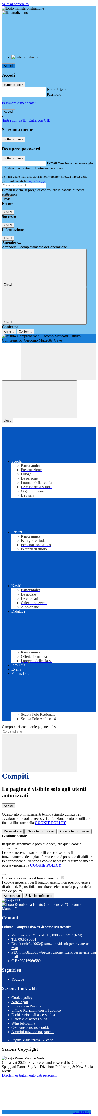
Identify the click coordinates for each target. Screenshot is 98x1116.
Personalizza (13, 831)
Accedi (8, 65)
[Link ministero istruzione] (23, 8)
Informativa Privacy (26, 1006)
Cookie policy (22, 998)
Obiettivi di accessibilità (29, 1019)
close (7, 420)
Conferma (25, 331)
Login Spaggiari (37, 181)
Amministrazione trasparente (32, 1032)
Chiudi (8, 212)
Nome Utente (57, 89)
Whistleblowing (23, 1023)
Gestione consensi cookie (30, 1027)
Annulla (9, 331)
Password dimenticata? (19, 103)
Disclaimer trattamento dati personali (29, 1075)
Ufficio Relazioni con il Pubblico (36, 1010)
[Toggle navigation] (39, 399)
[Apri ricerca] (58, 361)
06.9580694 (27, 939)
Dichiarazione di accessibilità (33, 1015)
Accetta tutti (74, 831)
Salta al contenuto (15, 4)
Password (54, 94)
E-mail (52, 163)
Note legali (19, 1002)
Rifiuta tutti (40, 831)
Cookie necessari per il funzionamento (31, 878)
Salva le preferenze (38, 895)
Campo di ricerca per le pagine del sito (30, 727)
